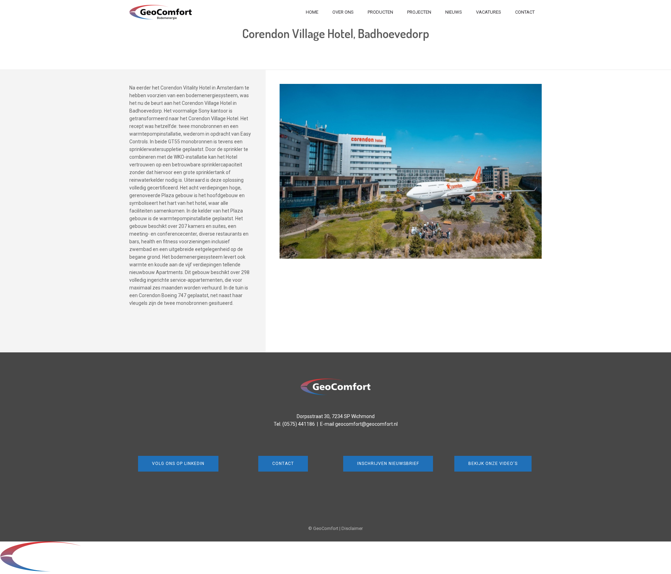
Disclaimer (352, 528)
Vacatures (488, 12)
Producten (380, 12)
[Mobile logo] (65, 570)
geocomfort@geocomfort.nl (366, 424)
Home (312, 12)
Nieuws (453, 12)
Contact (525, 12)
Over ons (343, 12)
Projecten (419, 12)
